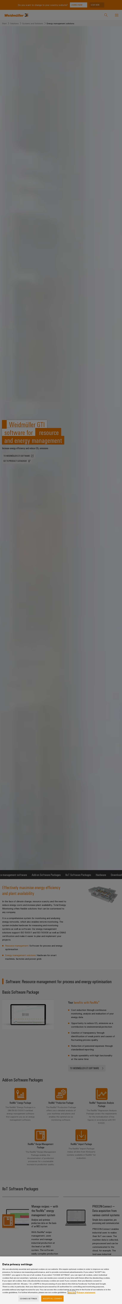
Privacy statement (86, 1292)
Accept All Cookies (52, 1298)
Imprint (71, 1292)
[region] (61, 1280)
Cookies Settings (28, 1298)
